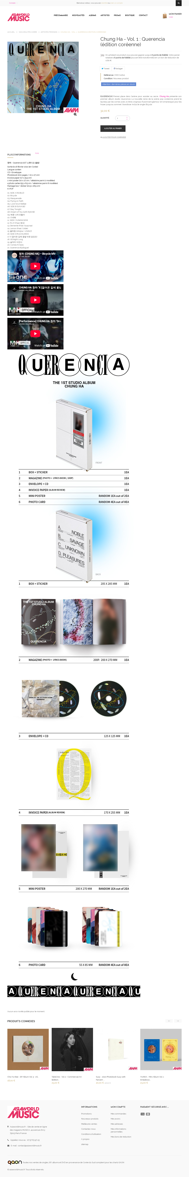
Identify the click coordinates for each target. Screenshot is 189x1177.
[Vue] (28, 1050)
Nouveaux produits (89, 1119)
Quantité (104, 118)
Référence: (109, 75)
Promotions (86, 1114)
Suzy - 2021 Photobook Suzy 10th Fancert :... (111, 1078)
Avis (37, 153)
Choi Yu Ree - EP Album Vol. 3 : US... (23, 1077)
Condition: (108, 78)
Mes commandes (118, 1114)
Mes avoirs (115, 1119)
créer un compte (116, 3)
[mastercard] (148, 1114)
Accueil (11, 32)
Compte (12, 3)
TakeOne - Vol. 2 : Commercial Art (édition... (67, 1078)
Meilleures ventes (89, 1124)
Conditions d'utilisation (91, 1134)
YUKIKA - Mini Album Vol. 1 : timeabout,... (152, 1078)
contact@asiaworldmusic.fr (30, 1146)
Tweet (106, 68)
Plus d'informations (19, 155)
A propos (85, 1139)
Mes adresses (117, 1124)
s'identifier (104, 3)
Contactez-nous (88, 1129)
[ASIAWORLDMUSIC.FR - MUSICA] (18, 17)
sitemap (84, 1144)
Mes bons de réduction (121, 1137)
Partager (119, 68)
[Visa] (143, 1114)
